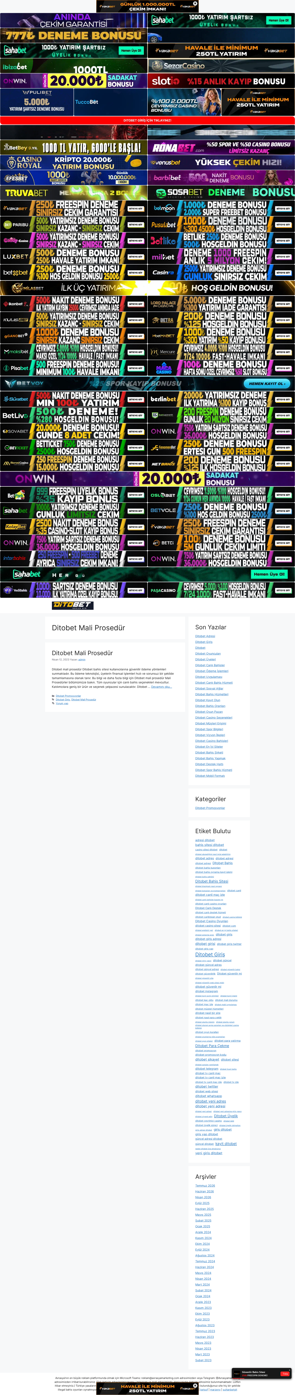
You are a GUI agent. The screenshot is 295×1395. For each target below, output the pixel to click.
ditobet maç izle (204, 1004)
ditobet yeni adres (210, 1101)
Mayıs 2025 (203, 1214)
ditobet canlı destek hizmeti (210, 912)
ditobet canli (234, 890)
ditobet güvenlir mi (208, 986)
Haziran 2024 (204, 1267)
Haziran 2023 (204, 1337)
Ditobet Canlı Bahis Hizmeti (214, 682)
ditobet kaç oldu (204, 1000)
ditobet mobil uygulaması (226, 1004)
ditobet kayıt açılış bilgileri (207, 996)
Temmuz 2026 (205, 1185)
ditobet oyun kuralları (207, 1032)
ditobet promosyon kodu (210, 1054)
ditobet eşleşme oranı (204, 935)
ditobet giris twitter (229, 944)
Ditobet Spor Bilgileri (209, 729)
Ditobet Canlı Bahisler (210, 665)
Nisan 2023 (203, 1348)
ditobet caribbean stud (208, 917)
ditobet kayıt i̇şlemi (228, 996)
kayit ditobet (226, 1143)
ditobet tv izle (231, 1082)
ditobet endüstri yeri (204, 930)
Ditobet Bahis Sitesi (211, 881)
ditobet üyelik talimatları (230, 1125)
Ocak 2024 (202, 1296)
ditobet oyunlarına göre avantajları (210, 1037)
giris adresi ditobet (203, 1130)
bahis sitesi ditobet (209, 845)
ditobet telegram (206, 1068)
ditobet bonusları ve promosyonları (210, 891)
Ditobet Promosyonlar (68, 695)
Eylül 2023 (202, 1319)
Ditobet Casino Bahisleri (211, 741)
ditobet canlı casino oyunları (210, 903)
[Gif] (147, 288)
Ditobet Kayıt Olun (207, 700)
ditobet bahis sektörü (204, 877)
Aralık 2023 (203, 1302)
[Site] (73, 208)
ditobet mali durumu (226, 1000)
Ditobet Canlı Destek (208, 908)
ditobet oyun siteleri (204, 1041)
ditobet (223, 849)
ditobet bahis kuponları (208, 867)
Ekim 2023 (202, 1313)
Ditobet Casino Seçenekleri (213, 717)
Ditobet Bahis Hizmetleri (211, 694)
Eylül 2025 (202, 1203)
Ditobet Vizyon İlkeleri (210, 735)
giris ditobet (223, 1130)
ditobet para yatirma (227, 1040)
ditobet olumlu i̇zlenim (204, 1022)
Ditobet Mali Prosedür (82, 653)
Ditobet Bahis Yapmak (210, 758)
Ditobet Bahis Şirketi (209, 752)
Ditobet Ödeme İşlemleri (211, 671)
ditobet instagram (206, 991)
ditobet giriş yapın (203, 961)
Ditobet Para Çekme (212, 1046)
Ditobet (200, 647)
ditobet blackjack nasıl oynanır (208, 886)
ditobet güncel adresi (207, 969)
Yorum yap (62, 703)
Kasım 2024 (203, 1238)
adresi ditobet (205, 840)
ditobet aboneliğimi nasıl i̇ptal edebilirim (212, 854)
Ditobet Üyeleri (205, 659)
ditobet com (229, 925)
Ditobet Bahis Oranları (210, 706)
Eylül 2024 (202, 1249)
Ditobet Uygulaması (208, 677)
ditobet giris (224, 934)
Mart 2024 (202, 1284)
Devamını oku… (161, 687)
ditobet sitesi (230, 1059)
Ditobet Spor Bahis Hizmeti (213, 770)
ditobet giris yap (204, 948)
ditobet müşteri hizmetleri (209, 1008)
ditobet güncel (222, 960)
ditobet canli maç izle (210, 895)
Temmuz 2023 (205, 1331)
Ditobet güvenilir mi (229, 973)
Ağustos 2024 (205, 1255)
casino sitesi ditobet (206, 849)
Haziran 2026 (204, 1191)
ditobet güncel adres (208, 965)
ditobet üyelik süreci (206, 1125)
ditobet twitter (206, 1086)
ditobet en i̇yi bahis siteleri (226, 930)
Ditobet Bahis (223, 863)
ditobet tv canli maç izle (210, 1077)
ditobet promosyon (205, 1050)
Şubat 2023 (203, 1360)
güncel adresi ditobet (208, 1138)
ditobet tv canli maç (208, 1073)
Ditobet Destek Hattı (209, 764)
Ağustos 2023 (205, 1325)
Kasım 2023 (203, 1308)
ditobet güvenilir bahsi (230, 969)
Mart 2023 (202, 1354)
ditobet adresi (224, 858)
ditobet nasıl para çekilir (208, 1017)
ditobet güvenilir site (204, 978)
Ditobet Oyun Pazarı (209, 712)
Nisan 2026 (203, 1197)
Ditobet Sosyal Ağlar (209, 688)
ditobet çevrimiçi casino (208, 1120)
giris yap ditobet (206, 1134)
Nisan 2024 (203, 1278)
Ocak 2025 (202, 1226)
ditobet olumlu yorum (225, 1022)
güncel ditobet (204, 1144)
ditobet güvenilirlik (205, 973)
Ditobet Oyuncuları (208, 653)
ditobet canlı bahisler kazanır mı (209, 900)
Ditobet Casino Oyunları (211, 921)
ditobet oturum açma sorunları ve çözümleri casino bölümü (217, 1026)
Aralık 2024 (203, 1232)
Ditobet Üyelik (226, 1116)
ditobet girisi (205, 944)
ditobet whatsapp (208, 1096)
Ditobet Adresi (205, 636)
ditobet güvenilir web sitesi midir (209, 983)
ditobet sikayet (207, 1059)
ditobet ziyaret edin (203, 1116)
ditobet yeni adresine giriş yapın (227, 1111)
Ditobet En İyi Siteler (209, 746)
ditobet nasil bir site (207, 1013)
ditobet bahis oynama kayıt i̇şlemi (213, 872)
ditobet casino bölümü (232, 917)
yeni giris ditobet (208, 1153)
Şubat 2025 (203, 1220)
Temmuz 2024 (205, 1261)
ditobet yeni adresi (210, 1106)
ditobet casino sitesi (208, 925)
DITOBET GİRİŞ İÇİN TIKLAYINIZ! (147, 120)
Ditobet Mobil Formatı (210, 776)
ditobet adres (204, 858)
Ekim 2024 (202, 1244)
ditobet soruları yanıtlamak (207, 1065)
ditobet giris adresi (208, 939)
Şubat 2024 (203, 1290)
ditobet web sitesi (206, 1091)
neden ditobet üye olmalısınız (208, 1149)
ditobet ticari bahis (228, 1069)
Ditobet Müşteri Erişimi (210, 723)
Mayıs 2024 (203, 1273)
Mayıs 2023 (203, 1342)
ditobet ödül (228, 1121)
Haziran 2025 (204, 1209)
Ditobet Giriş (63, 699)
